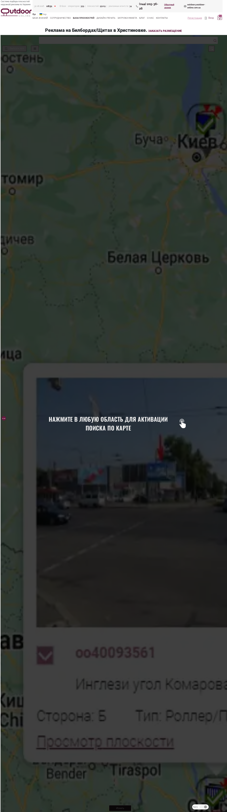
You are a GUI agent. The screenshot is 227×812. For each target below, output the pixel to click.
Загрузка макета (127, 18)
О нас (150, 18)
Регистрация (195, 18)
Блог (142, 18)
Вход (211, 17)
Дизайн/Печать (106, 18)
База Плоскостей (83, 18)
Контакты (162, 18)
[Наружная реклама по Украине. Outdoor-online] (16, 12)
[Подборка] (219, 18)
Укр (44, 14)
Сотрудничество (60, 18)
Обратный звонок (169, 6)
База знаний (40, 18)
